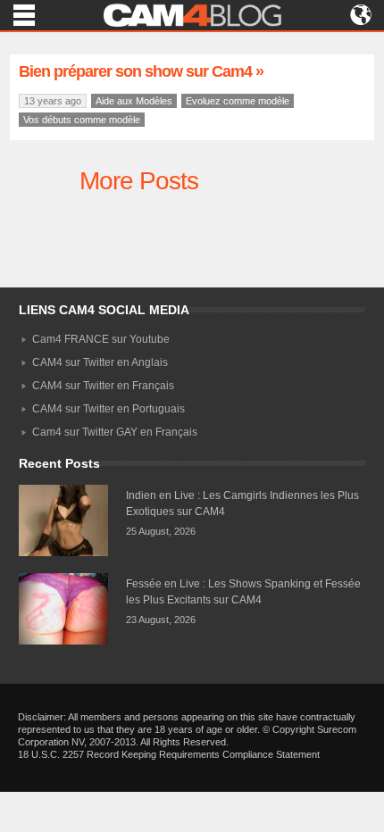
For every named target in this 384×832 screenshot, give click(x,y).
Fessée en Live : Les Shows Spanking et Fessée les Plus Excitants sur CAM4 (243, 592)
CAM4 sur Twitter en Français (103, 385)
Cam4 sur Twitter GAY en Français (114, 432)
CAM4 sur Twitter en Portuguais (108, 409)
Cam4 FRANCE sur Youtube (101, 339)
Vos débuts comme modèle (81, 119)
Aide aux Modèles (134, 101)
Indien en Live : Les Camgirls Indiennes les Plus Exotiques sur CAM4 (242, 503)
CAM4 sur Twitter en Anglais (100, 362)
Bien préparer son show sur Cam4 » (141, 71)
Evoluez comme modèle (237, 101)
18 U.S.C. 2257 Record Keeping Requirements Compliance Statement (169, 754)
